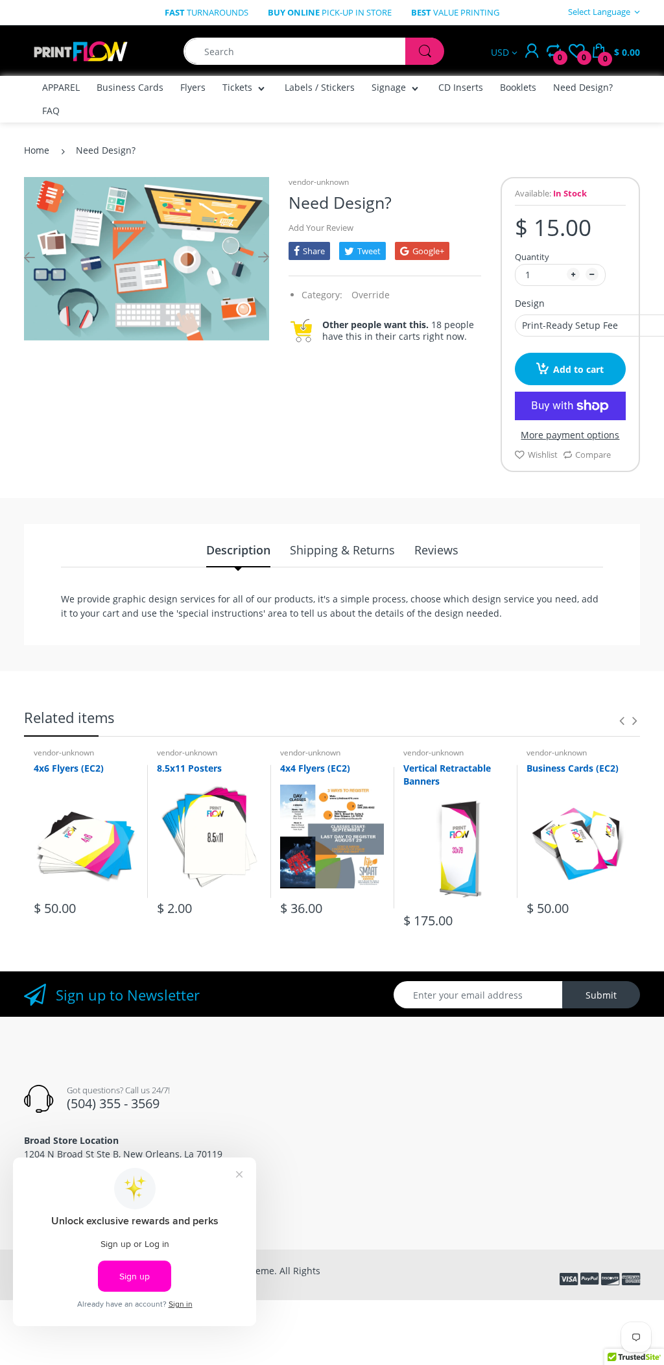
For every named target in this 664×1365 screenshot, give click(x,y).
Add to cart (578, 369)
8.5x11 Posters (189, 768)
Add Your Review (321, 227)
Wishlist (543, 454)
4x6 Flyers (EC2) (69, 768)
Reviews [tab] (436, 550)
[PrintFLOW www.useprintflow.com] (80, 50)
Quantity (532, 257)
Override (370, 295)
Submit (601, 995)
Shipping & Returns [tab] (342, 550)
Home (36, 150)
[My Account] (531, 51)
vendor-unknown (319, 181)
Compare (593, 454)
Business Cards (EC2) (573, 768)
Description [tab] (238, 550)
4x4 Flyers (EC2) (315, 768)
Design (530, 303)
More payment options (570, 435)
